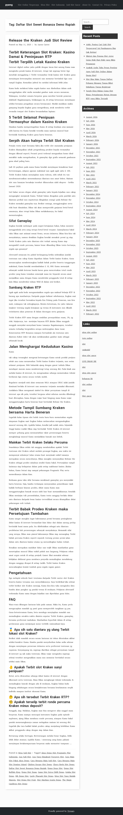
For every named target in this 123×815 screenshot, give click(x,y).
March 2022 (91, 310)
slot (84, 344)
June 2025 (90, 171)
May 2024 (90, 221)
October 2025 (92, 155)
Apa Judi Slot (25, 756)
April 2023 (91, 271)
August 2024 (91, 209)
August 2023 (91, 256)
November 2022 (93, 290)
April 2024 (91, 225)
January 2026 (92, 144)
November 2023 (93, 244)
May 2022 (90, 302)
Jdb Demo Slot (21, 776)
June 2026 (90, 124)
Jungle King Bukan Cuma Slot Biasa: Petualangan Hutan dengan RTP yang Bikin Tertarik (101, 94)
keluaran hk (87, 378)
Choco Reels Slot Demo (63, 764)
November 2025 (93, 151)
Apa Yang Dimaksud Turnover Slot (48, 756)
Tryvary (70, 811)
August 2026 (91, 117)
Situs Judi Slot (24, 753)
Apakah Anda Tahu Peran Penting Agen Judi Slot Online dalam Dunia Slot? (101, 71)
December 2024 (93, 194)
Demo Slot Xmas (29, 772)
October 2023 (92, 248)
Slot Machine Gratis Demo (49, 780)
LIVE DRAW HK (89, 361)
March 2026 (91, 136)
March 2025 (91, 182)
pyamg (9, 4)
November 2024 (93, 198)
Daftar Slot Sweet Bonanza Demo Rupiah (27, 768)
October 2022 (92, 294)
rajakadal (86, 349)
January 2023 (92, 283)
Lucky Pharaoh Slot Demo (41, 776)
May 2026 (90, 128)
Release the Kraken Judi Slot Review (40, 40)
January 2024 (92, 236)
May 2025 (90, 175)
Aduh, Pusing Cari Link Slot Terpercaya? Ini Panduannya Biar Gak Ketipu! (101, 48)
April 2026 (91, 132)
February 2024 (92, 232)
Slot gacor (87, 396)
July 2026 (90, 121)
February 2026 (92, 140)
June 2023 (90, 263)
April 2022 (91, 306)
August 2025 (91, 163)
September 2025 (93, 159)
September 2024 (93, 205)
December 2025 (93, 148)
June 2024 (90, 217)
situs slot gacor (89, 355)
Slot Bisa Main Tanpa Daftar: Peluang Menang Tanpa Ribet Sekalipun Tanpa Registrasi (99, 83)
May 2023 (90, 267)
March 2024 (91, 229)
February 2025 (92, 186)
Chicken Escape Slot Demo (40, 764)
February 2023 (92, 279)
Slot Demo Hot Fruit (26, 780)
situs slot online (89, 332)
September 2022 (93, 298)
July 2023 (90, 260)
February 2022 (92, 314)
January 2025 (92, 190)
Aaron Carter (43, 44)
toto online (87, 338)
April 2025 (91, 178)
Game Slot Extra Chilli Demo (51, 772)
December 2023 (93, 240)
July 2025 (90, 167)
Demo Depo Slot (55, 768)
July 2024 (90, 213)
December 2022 (93, 286)
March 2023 (91, 275)
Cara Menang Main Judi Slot (43, 760)
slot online (87, 384)
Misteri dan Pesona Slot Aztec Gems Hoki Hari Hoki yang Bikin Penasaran (100, 60)
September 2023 (93, 252)
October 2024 (92, 202)
